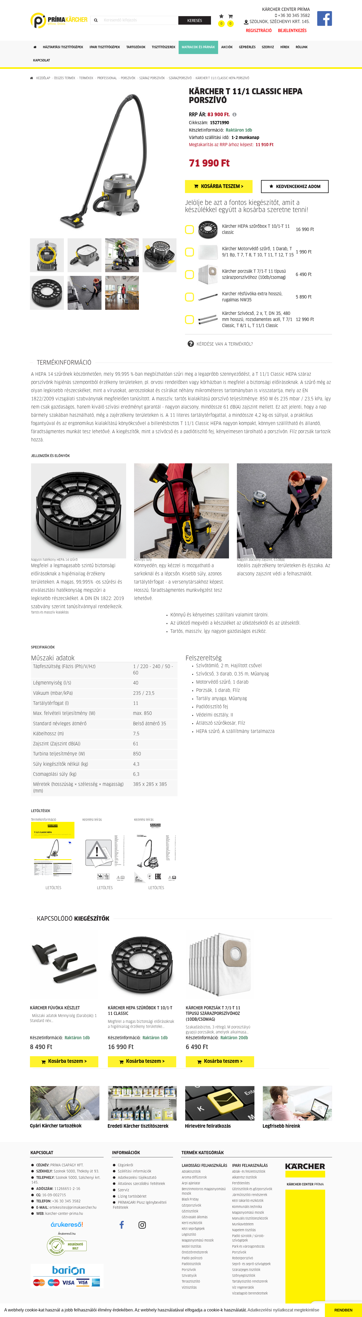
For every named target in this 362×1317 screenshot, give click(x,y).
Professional (107, 78)
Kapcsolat (41, 60)
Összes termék (64, 78)
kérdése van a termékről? (225, 344)
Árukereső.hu (67, 1233)
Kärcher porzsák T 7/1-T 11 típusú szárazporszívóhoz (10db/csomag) (254, 274)
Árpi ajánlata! (191, 1183)
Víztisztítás (189, 1287)
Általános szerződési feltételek (141, 1184)
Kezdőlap (43, 78)
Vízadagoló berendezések (250, 1293)
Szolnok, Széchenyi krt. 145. (279, 22)
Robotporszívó (242, 1258)
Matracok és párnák (198, 47)
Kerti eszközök (192, 1223)
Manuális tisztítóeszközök (250, 1218)
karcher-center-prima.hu (64, 1214)
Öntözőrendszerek (195, 1252)
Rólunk (302, 47)
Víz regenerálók (243, 1287)
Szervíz (123, 1190)
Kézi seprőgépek (193, 1229)
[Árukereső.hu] (67, 1226)
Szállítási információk (134, 1171)
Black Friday (190, 1199)
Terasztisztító (191, 1281)
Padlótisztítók (191, 1264)
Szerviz (268, 47)
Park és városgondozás (248, 1246)
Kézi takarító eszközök (247, 1201)
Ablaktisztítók (191, 1171)
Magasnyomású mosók (198, 1240)
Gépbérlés (247, 47)
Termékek (86, 78)
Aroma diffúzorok (194, 1177)
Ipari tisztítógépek (105, 47)
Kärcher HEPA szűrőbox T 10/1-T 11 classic (256, 229)
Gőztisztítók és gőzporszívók (252, 1189)
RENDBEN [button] (343, 1310)
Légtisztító (189, 1235)
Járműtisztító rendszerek (249, 1195)
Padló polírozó (192, 1258)
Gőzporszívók (191, 1205)
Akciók (227, 47)
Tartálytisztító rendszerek (250, 1281)
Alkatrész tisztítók (244, 1177)
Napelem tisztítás (244, 1230)
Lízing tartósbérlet (132, 1196)
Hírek (284, 47)
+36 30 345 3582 (293, 16)
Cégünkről (125, 1165)
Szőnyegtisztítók (243, 1276)
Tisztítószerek (163, 47)
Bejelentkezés (292, 31)
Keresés (194, 21)
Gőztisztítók (190, 1211)
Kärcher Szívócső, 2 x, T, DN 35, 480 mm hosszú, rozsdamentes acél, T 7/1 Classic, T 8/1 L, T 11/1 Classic (257, 319)
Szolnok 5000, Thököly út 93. (76, 1171)
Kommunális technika (247, 1207)
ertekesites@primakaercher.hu (73, 1208)
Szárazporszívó (180, 78)
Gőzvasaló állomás (195, 1217)
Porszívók (128, 78)
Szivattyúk (189, 1276)
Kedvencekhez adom (298, 187)
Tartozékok (135, 47)
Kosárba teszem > (222, 186)
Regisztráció (259, 31)
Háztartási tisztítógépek (63, 47)
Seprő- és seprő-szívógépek (251, 1264)
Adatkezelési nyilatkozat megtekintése (283, 1310)
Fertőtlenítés (241, 1183)
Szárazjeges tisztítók (246, 1270)
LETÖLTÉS (53, 888)
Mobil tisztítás (191, 1246)
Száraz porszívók (152, 78)
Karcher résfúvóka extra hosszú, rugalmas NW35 (252, 297)
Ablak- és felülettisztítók (248, 1171)
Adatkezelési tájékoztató (137, 1178)
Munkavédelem (243, 1224)
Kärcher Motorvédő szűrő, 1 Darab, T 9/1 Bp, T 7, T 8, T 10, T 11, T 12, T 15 (258, 252)
